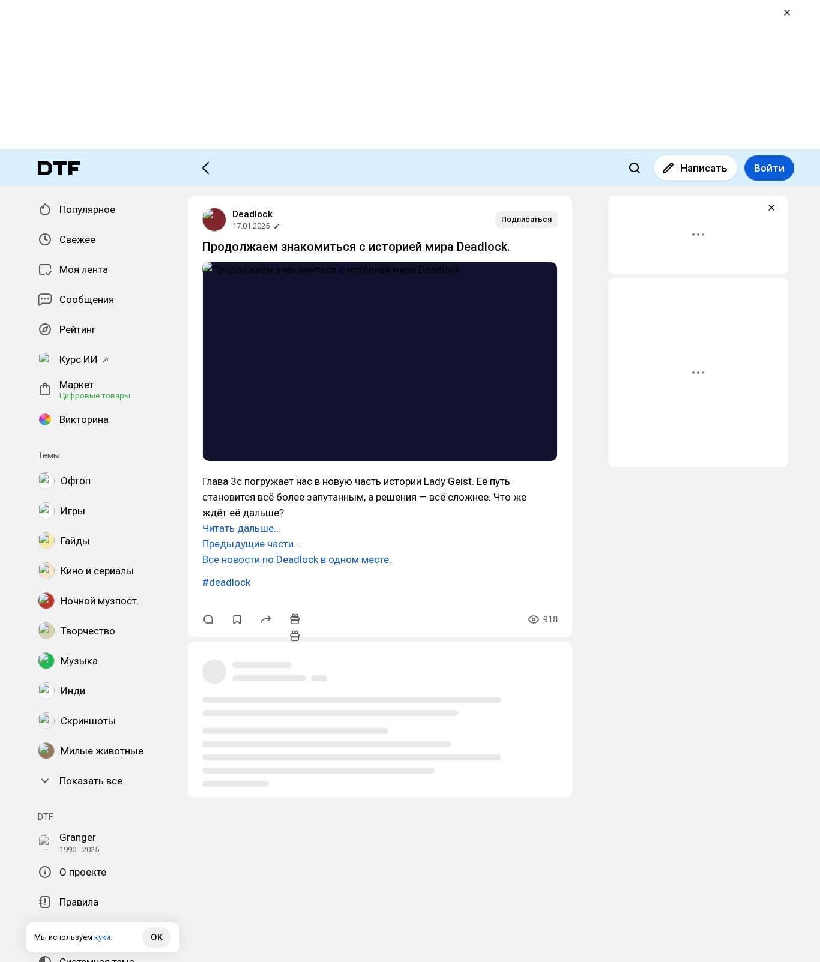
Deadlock (252, 214)
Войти (769, 168)
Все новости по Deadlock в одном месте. (296, 559)
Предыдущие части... (251, 544)
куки (102, 937)
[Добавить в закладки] (237, 619)
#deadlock (226, 582)
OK (157, 937)
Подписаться (526, 219)
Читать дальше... (241, 528)
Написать (704, 168)
